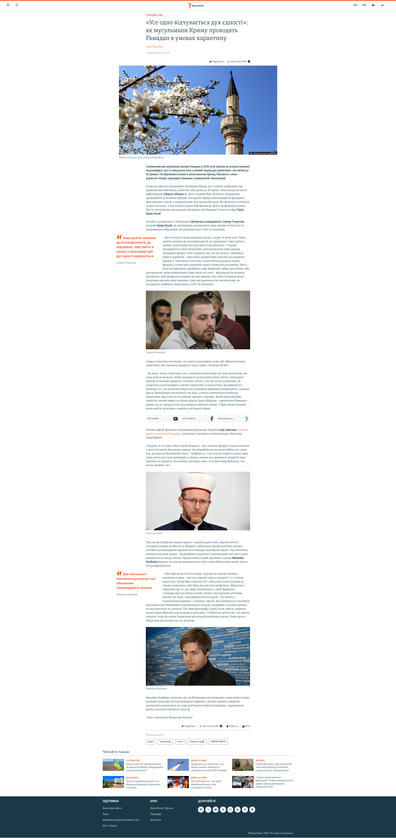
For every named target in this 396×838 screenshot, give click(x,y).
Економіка (132, 778)
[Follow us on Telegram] (223, 810)
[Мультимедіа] (373, 5)
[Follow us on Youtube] (216, 810)
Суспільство (154, 15)
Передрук (155, 814)
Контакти (155, 820)
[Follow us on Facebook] (201, 810)
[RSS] (238, 810)
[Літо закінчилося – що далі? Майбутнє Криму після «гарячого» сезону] (178, 782)
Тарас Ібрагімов (154, 46)
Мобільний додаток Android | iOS (121, 820)
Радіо (106, 814)
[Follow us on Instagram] (230, 810)
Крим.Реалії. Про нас (161, 808)
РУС (355, 5)
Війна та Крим (198, 761)
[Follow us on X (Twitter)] (208, 810)
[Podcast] (245, 810)
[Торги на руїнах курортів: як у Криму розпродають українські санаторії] (113, 782)
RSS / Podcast (110, 826)
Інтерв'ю (260, 761)
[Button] (216, 62)
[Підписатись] (252, 810)
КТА (364, 5)
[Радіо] (382, 5)
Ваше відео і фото (112, 808)
